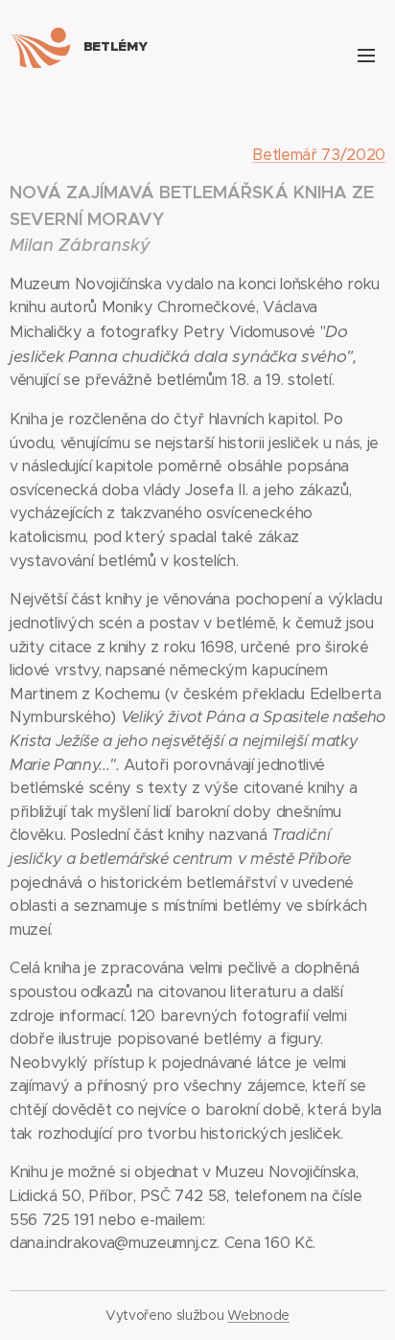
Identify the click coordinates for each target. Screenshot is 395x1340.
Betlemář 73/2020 (318, 155)
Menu (366, 54)
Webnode (258, 1315)
